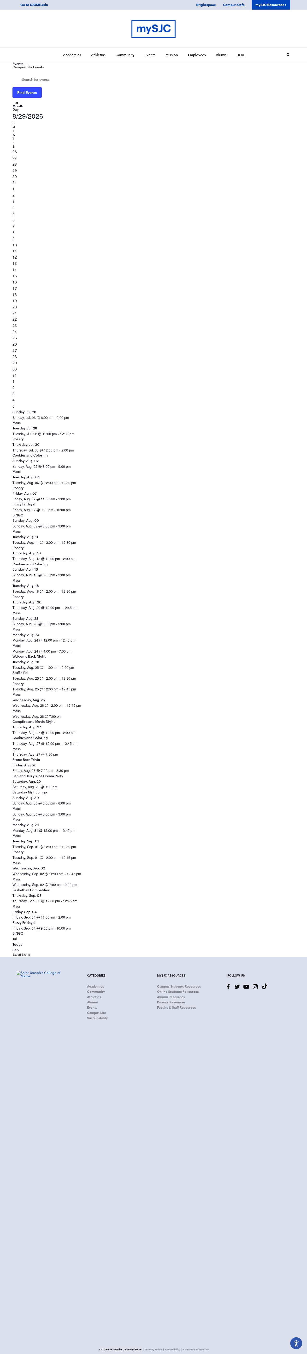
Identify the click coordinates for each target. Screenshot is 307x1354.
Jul (14, 939)
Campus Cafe (234, 5)
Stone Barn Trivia (26, 760)
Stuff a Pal (20, 673)
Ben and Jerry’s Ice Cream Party (37, 776)
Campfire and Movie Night (33, 721)
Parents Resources (171, 1002)
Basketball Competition (31, 890)
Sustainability (97, 1018)
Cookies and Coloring (30, 455)
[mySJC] (153, 28)
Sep (15, 950)
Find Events (27, 92)
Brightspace (206, 5)
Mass (16, 423)
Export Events (21, 954)
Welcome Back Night (29, 656)
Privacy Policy (153, 1349)
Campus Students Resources (179, 986)
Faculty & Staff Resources (176, 1007)
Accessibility (172, 1349)
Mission (171, 55)
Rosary (18, 439)
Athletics (98, 55)
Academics (72, 55)
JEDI (240, 55)
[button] (288, 54)
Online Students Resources (178, 992)
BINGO (17, 515)
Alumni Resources (171, 997)
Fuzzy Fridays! (23, 504)
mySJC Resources (269, 5)
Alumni (221, 55)
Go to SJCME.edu (34, 5)
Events (150, 55)
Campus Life (96, 1013)
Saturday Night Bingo (29, 792)
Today (17, 944)
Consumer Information (196, 1349)
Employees (197, 55)
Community (125, 55)
